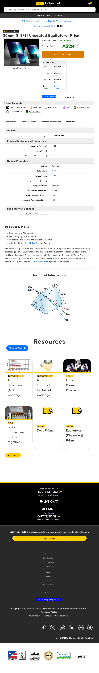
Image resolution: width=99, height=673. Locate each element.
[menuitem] (6, 3)
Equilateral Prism (27, 243)
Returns (49, 576)
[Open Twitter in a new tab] (52, 628)
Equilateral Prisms (69, 21)
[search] (50, 9)
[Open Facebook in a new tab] (43, 628)
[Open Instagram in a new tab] (81, 628)
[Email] (58, 25)
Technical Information (51, 121)
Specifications (11, 121)
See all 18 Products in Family (45, 26)
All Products (26, 21)
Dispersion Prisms (54, 21)
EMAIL (50, 509)
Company (48, 554)
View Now (19, 389)
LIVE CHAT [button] (50, 501)
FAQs (49, 580)
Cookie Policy (46, 616)
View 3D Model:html (17, 107)
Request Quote (57, 87)
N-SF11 (54, 171)
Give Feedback (48, 584)
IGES (67, 107)
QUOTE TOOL (46, 516)
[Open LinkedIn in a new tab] (71, 628)
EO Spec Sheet (15, 111)
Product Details (29, 121)
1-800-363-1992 (46, 491)
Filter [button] (12, 348)
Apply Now (47, 599)
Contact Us (59, 16)
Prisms (43, 21)
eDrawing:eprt (82, 107)
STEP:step (36, 107)
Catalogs (48, 593)
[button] (61, 25)
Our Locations (49, 562)
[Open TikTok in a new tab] (89, 628)
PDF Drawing (53, 107)
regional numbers (52, 495)
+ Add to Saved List (49, 96)
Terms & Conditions (61, 616)
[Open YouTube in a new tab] (62, 628)
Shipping (49, 572)
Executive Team (48, 558)
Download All (34, 111)
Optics (35, 21)
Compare (69, 97)
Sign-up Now (49, 538)
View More (13, 455)
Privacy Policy (34, 616)
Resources (70, 121)
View (53, 214)
